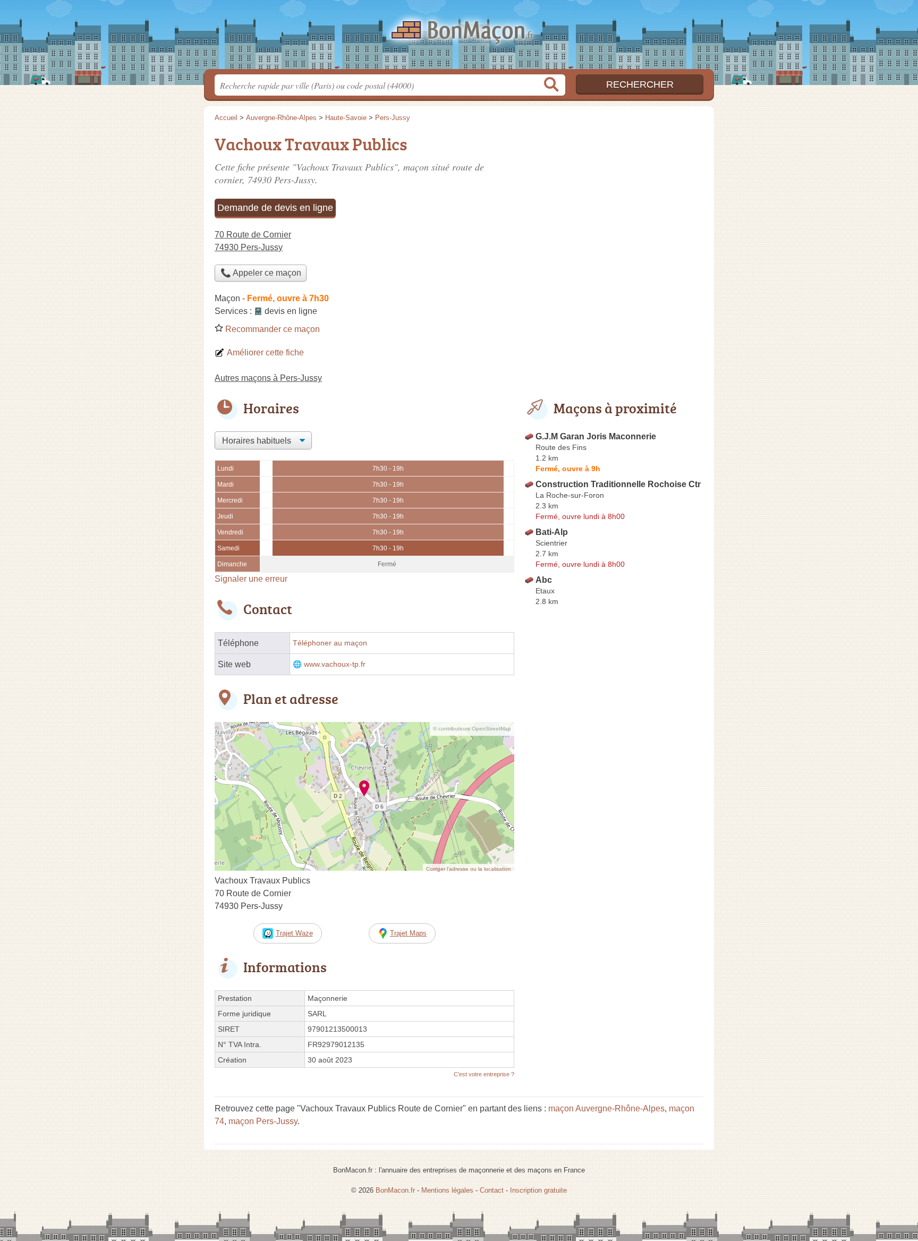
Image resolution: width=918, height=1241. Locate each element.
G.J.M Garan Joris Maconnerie (596, 436)
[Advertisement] (614, 857)
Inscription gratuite (538, 1190)
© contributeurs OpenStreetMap (472, 729)
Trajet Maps (408, 933)
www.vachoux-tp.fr (335, 664)
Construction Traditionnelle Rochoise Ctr (618, 484)
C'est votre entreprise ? (484, 1074)
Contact (492, 1190)
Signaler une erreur (251, 578)
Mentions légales (447, 1190)
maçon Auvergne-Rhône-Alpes (606, 1108)
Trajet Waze (294, 933)
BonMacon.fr (459, 37)
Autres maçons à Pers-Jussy (268, 377)
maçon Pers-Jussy (263, 1121)
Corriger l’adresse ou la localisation (468, 869)
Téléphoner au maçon (330, 643)
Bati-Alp (552, 532)
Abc (544, 579)
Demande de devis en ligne (275, 207)
